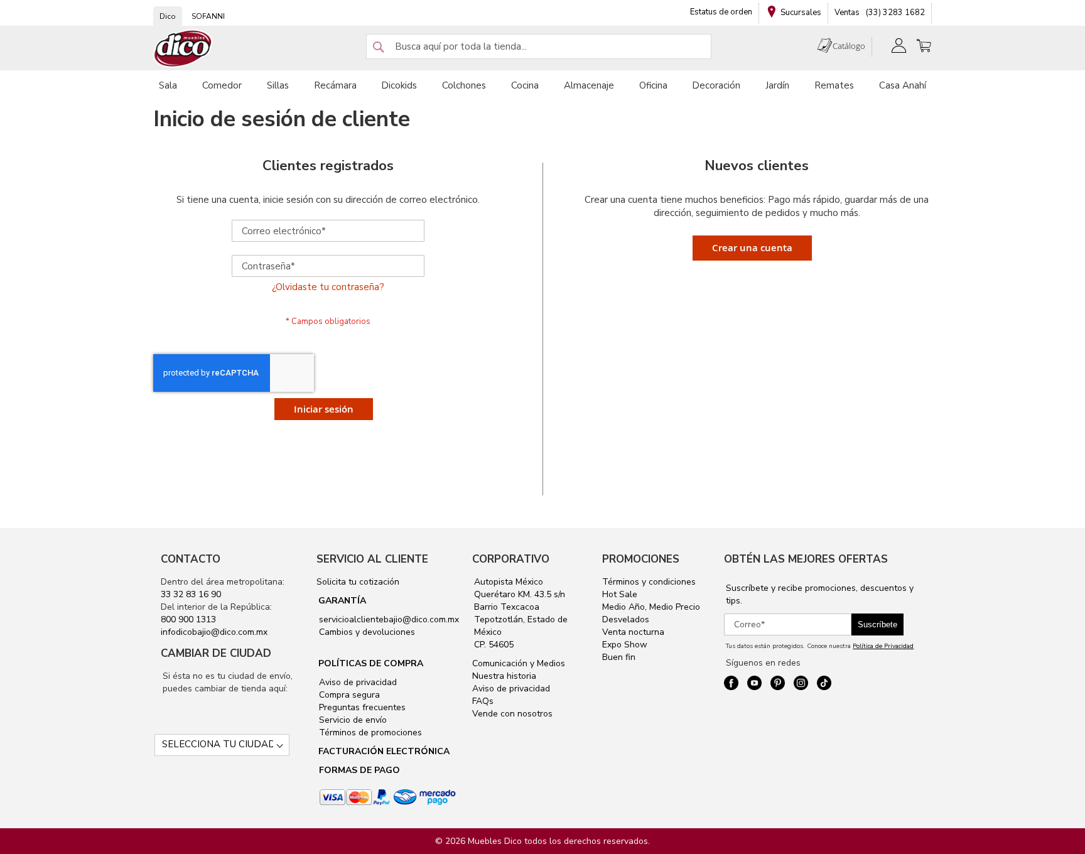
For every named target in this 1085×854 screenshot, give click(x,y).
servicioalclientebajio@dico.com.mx (389, 619)
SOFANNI (208, 16)
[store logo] (183, 48)
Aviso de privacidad (356, 682)
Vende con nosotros (512, 714)
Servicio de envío (351, 720)
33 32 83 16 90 (191, 594)
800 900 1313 (188, 619)
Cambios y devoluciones (365, 632)
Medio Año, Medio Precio (651, 607)
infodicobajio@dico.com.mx (214, 632)
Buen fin (618, 657)
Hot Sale (619, 594)
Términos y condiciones (649, 582)
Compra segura (348, 695)
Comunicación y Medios (518, 663)
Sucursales (800, 12)
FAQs (483, 701)
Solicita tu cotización (357, 582)
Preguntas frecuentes (361, 707)
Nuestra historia (504, 676)
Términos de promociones (369, 732)
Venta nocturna (633, 632)
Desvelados (625, 619)
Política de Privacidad (883, 646)
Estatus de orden (721, 12)
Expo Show (624, 645)
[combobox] (538, 46)
